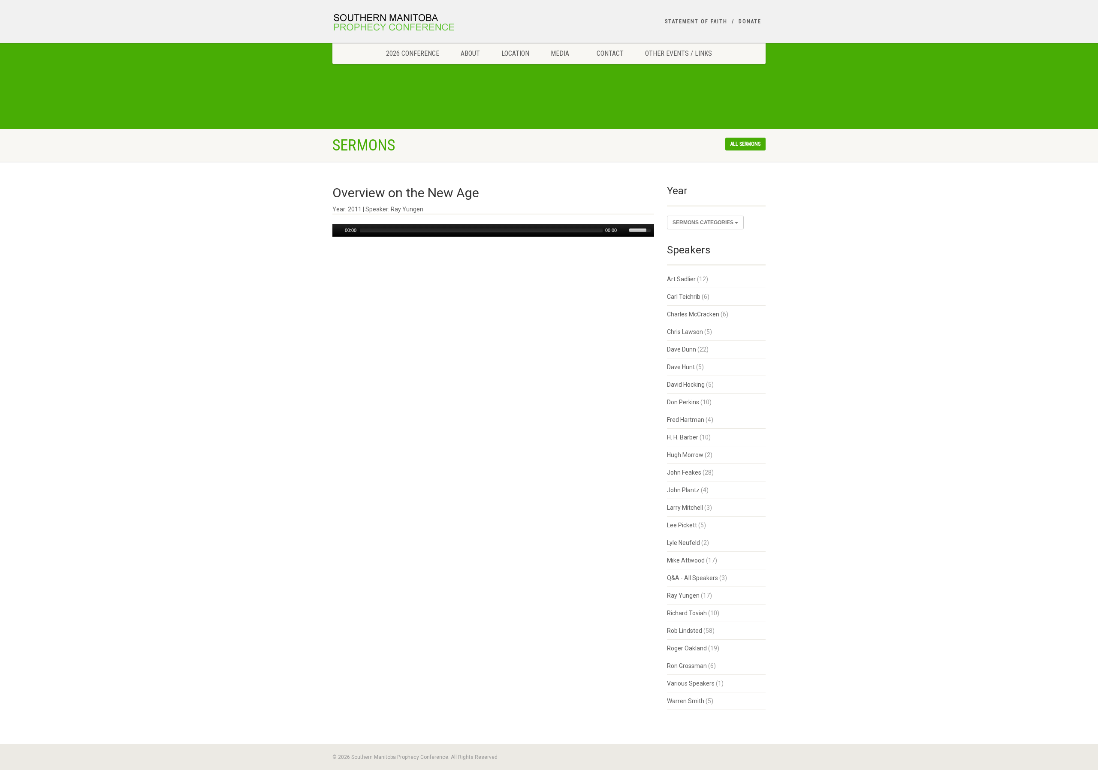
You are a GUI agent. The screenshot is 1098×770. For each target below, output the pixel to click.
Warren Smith (685, 701)
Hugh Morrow (685, 454)
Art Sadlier (681, 279)
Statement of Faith (696, 21)
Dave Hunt (681, 367)
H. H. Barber (682, 437)
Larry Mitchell (685, 507)
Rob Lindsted (684, 630)
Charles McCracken (693, 314)
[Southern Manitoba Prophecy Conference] (400, 23)
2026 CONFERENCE (412, 53)
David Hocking (686, 384)
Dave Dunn (681, 349)
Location (515, 53)
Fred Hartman (685, 419)
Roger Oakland (687, 648)
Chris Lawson (685, 331)
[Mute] (623, 230)
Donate (750, 21)
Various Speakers (691, 683)
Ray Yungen (407, 209)
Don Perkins (683, 402)
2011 (355, 209)
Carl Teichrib (683, 296)
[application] (493, 230)
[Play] (338, 230)
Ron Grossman (687, 665)
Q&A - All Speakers (692, 577)
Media (560, 53)
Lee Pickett (682, 525)
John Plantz (683, 490)
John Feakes (684, 472)
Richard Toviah (687, 613)
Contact (610, 53)
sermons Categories (704, 223)
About (470, 53)
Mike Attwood (686, 560)
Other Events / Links (678, 53)
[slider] (641, 229)
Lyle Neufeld (683, 542)
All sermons (745, 144)
